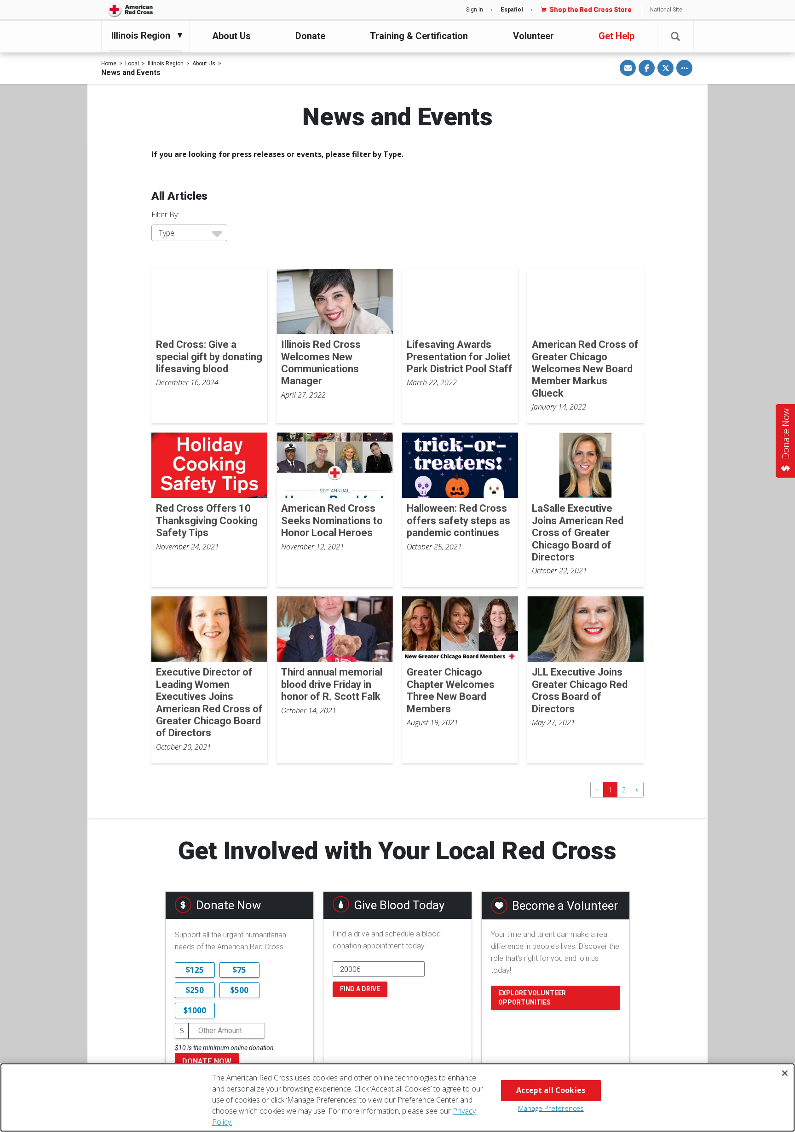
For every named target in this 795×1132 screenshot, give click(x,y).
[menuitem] (143, 35)
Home (108, 63)
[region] (397, 1097)
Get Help (616, 35)
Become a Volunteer (565, 906)
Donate (310, 35)
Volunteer (533, 35)
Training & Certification (419, 35)
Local (132, 63)
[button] (675, 36)
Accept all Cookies (550, 1090)
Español (512, 9)
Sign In (474, 9)
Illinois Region (166, 63)
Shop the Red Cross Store (590, 9)
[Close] (785, 1073)
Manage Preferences (551, 1108)
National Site (666, 9)
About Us (231, 35)
